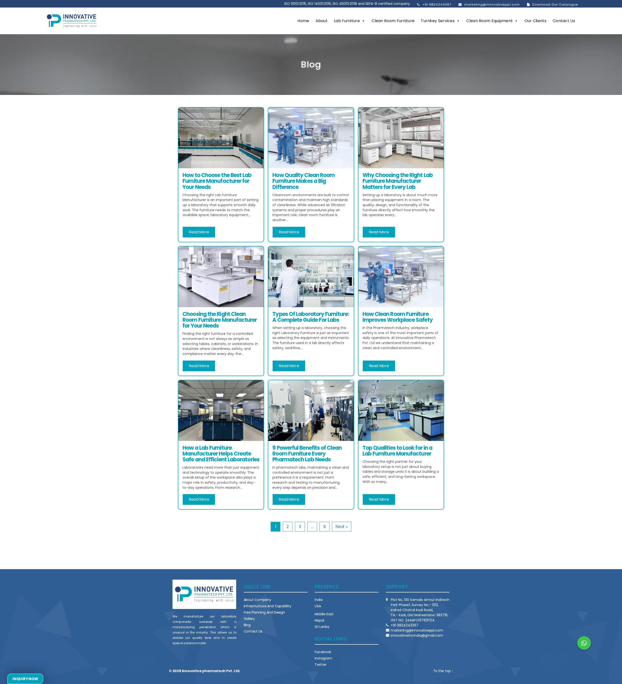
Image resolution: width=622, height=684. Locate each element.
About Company (257, 599)
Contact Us (564, 21)
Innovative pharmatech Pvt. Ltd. (211, 670)
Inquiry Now (25, 678)
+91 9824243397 (436, 4)
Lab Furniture (347, 21)
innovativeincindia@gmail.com (417, 635)
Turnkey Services (438, 21)
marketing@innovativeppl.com (492, 4)
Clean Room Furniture (393, 21)
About (322, 21)
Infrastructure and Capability (267, 606)
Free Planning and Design (264, 612)
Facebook (323, 652)
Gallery (249, 618)
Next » (342, 527)
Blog (247, 625)
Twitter (321, 664)
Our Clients (535, 21)
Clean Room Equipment (489, 21)
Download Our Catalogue (555, 4)
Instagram (323, 658)
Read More (199, 232)
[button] (584, 643)
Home (303, 21)
